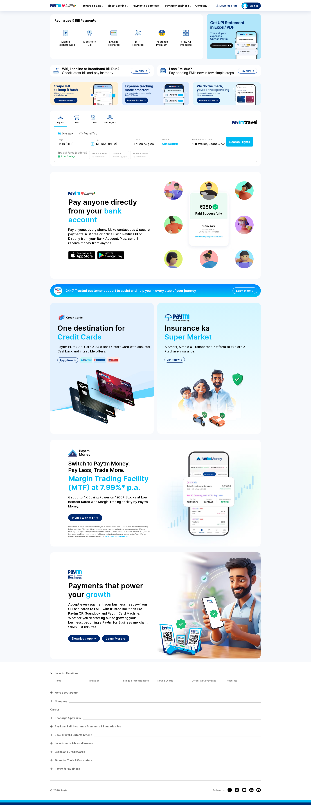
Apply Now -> (68, 360)
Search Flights (239, 142)
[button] (99, 155)
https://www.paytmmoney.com (117, 536)
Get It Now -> (174, 359)
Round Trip (90, 133)
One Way (67, 133)
